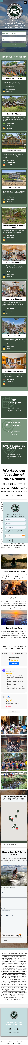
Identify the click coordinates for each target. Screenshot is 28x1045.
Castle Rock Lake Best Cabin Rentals (11, 976)
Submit (5, 940)
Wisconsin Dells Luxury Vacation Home (11, 968)
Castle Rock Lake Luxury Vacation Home (14, 966)
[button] (12, 820)
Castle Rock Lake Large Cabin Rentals (14, 956)
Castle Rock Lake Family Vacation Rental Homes (14, 986)
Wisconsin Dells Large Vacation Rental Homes (14, 955)
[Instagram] (15, 1029)
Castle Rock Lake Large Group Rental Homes (13, 982)
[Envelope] (10, 1029)
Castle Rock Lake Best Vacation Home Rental (13, 963)
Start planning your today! (14, 1023)
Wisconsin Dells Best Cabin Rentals (16, 974)
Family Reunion (18, 999)
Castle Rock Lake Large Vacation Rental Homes (14, 953)
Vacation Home (21, 997)
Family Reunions (6, 987)
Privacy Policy (17, 1043)
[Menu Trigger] (25, 2)
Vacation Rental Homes (14, 991)
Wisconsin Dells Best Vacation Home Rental (13, 964)
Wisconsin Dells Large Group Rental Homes (14, 981)
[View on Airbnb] (3, 697)
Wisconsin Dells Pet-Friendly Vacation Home (14, 961)
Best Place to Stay (11, 997)
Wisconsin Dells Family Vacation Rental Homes (13, 984)
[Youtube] (18, 1029)
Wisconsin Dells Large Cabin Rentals (12, 958)
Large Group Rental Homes (19, 987)
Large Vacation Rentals (8, 989)
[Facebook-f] (13, 1029)
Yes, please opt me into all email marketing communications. (14, 531)
